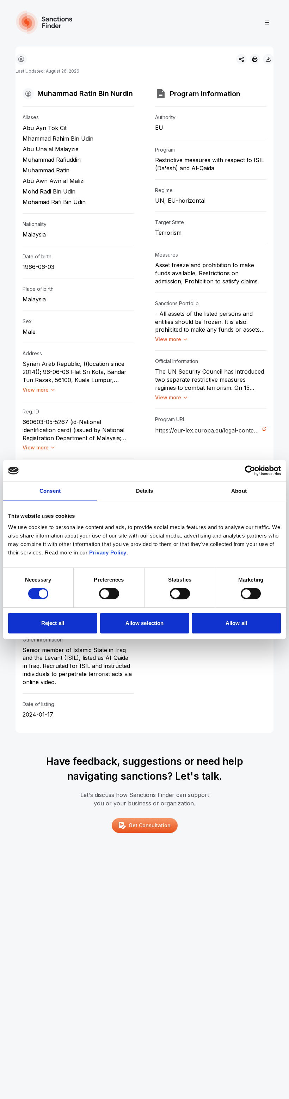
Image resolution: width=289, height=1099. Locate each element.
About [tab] (239, 491)
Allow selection (144, 623)
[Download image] (268, 59)
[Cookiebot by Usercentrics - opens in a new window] (250, 470)
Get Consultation (150, 825)
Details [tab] (144, 491)
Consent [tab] (50, 491)
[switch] (109, 593)
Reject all (52, 623)
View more (36, 390)
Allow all (236, 623)
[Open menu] (267, 22)
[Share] (241, 59)
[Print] (255, 59)
